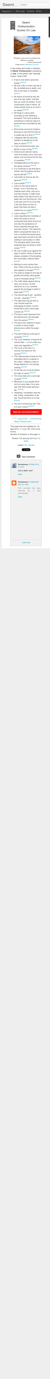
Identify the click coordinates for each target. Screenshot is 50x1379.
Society (31, 445)
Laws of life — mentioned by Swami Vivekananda (27, 420)
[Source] (23, 82)
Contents (30, 11)
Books (38, 11)
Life (25, 445)
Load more (26, 542)
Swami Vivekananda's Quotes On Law (26, 26)
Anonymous (23, 481)
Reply (20, 474)
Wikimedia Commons (32, 64)
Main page (20, 11)
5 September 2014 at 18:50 (28, 483)
